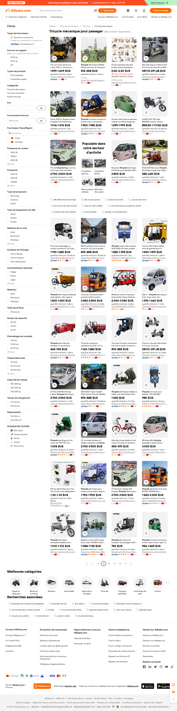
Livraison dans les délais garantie (54, 646)
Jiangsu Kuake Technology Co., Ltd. (155, 131)
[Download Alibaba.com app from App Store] (147, 686)
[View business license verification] (113, 706)
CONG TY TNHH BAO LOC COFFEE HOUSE (124, 258)
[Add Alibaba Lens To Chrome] (42, 686)
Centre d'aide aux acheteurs (120, 635)
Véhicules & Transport (69, 26)
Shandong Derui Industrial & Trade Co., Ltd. (155, 552)
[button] (95, 10)
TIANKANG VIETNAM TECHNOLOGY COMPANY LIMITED (93, 306)
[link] (173, 684)
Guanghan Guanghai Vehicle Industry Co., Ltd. (155, 180)
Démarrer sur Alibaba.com (154, 640)
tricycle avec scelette (20, 616)
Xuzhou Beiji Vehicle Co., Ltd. (62, 306)
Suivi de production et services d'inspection (53, 657)
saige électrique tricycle (98, 610)
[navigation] (26, 295)
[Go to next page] (131, 563)
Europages (128, 698)
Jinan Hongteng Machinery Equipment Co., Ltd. (124, 131)
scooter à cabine (63, 616)
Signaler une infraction (118, 661)
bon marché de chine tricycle (65, 206)
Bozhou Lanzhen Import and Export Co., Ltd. (63, 552)
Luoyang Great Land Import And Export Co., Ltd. (63, 131)
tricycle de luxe (43, 616)
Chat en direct (114, 640)
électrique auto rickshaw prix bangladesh (28, 604)
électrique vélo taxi (59, 604)
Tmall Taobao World (75, 698)
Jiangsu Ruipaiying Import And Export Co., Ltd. (155, 306)
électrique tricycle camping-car (129, 604)
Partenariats (148, 656)
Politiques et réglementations (52, 664)
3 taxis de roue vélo (115, 200)
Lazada (89, 698)
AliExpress (49, 698)
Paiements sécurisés (49, 635)
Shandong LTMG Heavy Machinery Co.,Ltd (124, 403)
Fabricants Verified (82, 638)
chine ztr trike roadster (94, 206)
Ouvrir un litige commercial (120, 646)
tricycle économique (101, 604)
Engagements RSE (13, 646)
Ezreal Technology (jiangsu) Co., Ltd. (93, 80)
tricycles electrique (85, 616)
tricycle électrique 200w (71, 610)
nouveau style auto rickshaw (65, 212)
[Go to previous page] (86, 563)
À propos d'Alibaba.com (16, 629)
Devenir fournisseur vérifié (154, 651)
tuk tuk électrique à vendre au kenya (26, 610)
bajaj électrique (145, 610)
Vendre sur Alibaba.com (153, 635)
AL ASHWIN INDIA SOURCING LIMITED (124, 306)
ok (41, 108)
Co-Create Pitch (13, 640)
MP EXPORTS (56, 503)
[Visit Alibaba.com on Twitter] (155, 666)
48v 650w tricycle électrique (65, 200)
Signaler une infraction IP (119, 656)
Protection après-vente (50, 651)
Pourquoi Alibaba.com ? (16, 635)
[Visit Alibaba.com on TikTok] (172, 666)
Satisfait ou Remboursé (50, 640)
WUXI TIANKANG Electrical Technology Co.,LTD (155, 501)
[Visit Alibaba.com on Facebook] (144, 666)
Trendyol (118, 698)
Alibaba (52, 26)
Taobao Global (100, 698)
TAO (110, 698)
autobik (51, 610)
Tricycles (86, 26)
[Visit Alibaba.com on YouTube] (166, 666)
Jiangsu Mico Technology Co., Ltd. (124, 452)
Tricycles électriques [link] (103, 26)
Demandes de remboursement (121, 651)
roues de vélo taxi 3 (138, 200)
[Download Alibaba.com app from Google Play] (164, 686)
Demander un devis (82, 643)
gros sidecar (79, 604)
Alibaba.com (133, 686)
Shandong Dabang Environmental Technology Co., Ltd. (155, 77)
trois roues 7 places (123, 610)
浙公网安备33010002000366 (134, 707)
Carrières (10, 651)
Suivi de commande (151, 646)
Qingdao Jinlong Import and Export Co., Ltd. (93, 131)
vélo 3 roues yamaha (92, 200)
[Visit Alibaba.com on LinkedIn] (150, 666)
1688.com (60, 698)
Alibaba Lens (18, 685)
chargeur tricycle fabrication (116, 212)
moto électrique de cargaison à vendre (126, 206)
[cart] (136, 11)
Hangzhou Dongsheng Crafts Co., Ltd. (124, 82)
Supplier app (70, 686)
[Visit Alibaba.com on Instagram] (161, 666)
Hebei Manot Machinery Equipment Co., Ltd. (63, 258)
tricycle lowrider (90, 212)
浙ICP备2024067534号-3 (159, 707)
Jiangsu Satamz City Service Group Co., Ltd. (63, 77)
